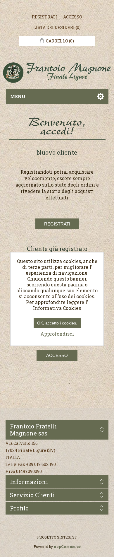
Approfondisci (57, 334)
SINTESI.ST (67, 537)
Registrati (44, 17)
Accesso (72, 17)
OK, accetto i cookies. (57, 323)
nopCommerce (67, 546)
